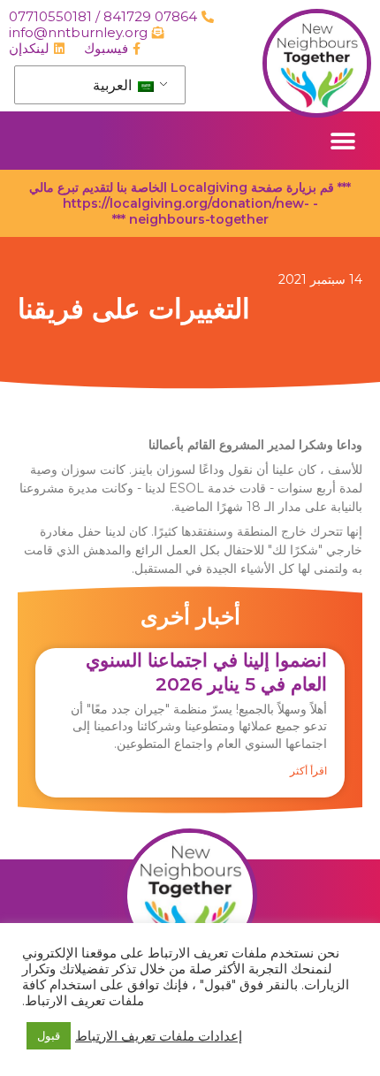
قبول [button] (48, 1035)
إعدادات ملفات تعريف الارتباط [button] (158, 1036)
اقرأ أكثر (308, 770)
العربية (114, 85)
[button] (342, 141)
